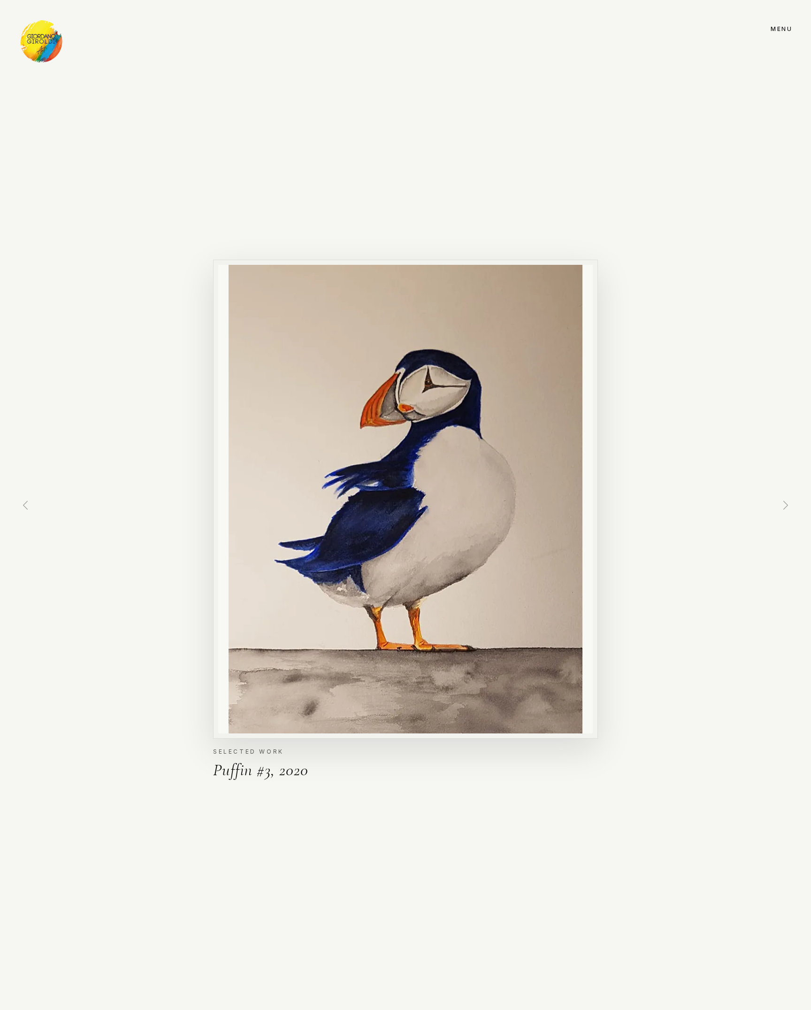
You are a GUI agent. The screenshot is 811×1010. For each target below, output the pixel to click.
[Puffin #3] (405, 499)
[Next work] (785, 505)
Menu (781, 28)
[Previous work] (25, 505)
